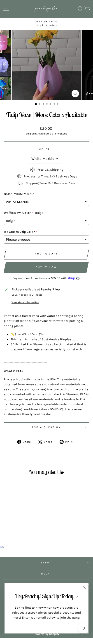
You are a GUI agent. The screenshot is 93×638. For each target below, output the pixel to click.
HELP (45, 573)
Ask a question (46, 427)
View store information (25, 302)
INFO (45, 562)
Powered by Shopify (46, 634)
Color (45, 149)
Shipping (31, 133)
